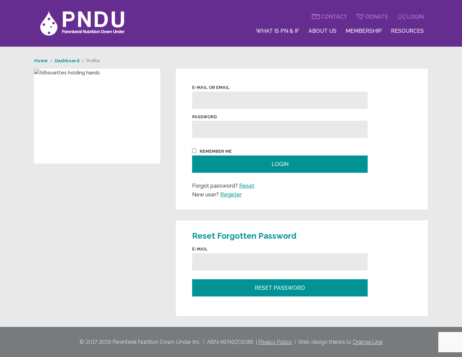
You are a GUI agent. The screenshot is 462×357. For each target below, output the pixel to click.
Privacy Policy (275, 342)
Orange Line (368, 342)
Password (204, 116)
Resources (407, 31)
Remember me (216, 151)
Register (230, 194)
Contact (334, 17)
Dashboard (67, 60)
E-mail (200, 249)
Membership (364, 31)
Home (41, 60)
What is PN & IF (277, 31)
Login (415, 17)
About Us (322, 31)
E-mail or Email (211, 87)
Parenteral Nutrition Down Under (82, 23)
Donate (377, 17)
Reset (246, 186)
